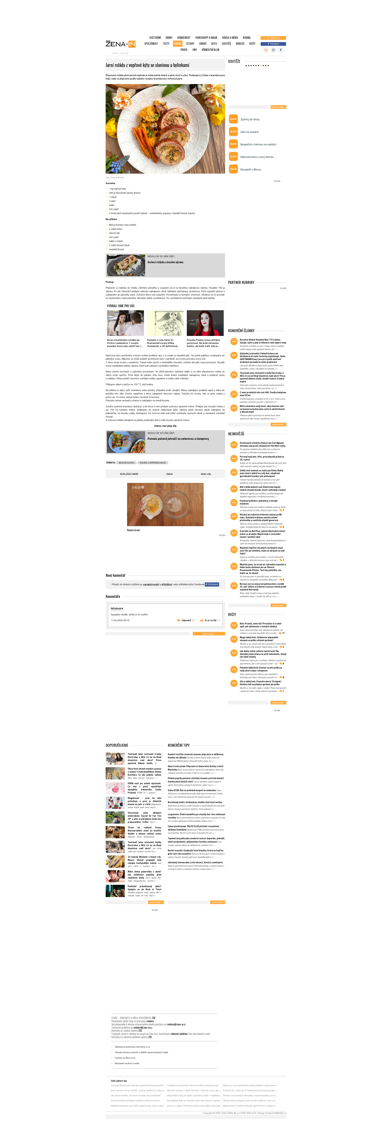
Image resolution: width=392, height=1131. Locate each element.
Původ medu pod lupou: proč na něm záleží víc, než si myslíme (250, 1100)
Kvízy (252, 43)
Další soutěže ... (278, 107)
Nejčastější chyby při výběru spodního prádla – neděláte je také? (194, 1095)
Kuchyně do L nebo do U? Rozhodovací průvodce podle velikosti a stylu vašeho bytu (250, 1090)
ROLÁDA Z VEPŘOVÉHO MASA (153, 462)
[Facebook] (281, 50)
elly (209, 474)
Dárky (169, 38)
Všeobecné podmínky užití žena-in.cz (132, 1046)
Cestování (155, 38)
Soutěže (226, 43)
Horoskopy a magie (206, 38)
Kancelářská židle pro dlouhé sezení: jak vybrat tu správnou (194, 1100)
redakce (150, 1021)
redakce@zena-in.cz (176, 1024)
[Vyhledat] (266, 50)
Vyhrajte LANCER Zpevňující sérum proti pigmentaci (254, 98)
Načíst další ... (209, 633)
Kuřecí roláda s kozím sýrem (165, 262)
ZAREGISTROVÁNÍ (151, 584)
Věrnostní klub (210, 50)
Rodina (247, 38)
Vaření (177, 43)
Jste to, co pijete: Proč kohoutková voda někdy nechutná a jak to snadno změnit (194, 1105)
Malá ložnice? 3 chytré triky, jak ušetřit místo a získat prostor (250, 1105)
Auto (214, 43)
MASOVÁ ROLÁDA (126, 462)
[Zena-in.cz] (122, 44)
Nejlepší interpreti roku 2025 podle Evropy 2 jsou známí (137, 1105)
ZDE (153, 1018)
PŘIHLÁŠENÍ (167, 584)
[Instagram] (273, 50)
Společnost (151, 43)
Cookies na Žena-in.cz (125, 1057)
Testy (166, 43)
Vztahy (190, 43)
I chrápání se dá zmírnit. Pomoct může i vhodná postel (192, 1085)
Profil (184, 50)
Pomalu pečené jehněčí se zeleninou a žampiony (178, 438)
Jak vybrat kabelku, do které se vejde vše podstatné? (136, 1095)
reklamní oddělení (179, 1034)
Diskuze (240, 43)
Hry (195, 50)
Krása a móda (230, 38)
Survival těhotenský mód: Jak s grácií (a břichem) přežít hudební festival (138, 1085)
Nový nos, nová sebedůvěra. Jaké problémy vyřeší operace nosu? (250, 1085)
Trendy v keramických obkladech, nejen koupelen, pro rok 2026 (250, 1095)
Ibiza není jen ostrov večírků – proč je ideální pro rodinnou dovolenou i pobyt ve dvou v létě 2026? (138, 1090)
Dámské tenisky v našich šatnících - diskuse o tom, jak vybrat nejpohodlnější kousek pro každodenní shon (194, 1090)
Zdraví (202, 43)
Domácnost (184, 38)
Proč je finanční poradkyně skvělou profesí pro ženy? (135, 1100)
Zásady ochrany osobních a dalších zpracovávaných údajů (141, 1052)
